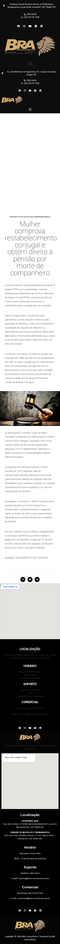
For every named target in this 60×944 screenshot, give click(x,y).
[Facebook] (18, 26)
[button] (30, 109)
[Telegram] (35, 26)
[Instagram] (24, 26)
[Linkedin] (41, 26)
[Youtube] (30, 26)
